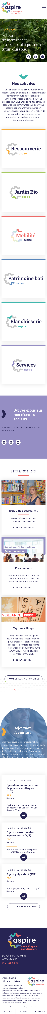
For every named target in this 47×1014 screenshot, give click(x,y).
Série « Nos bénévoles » (23, 510)
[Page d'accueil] (12, 8)
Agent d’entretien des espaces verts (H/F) (20, 834)
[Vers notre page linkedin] (35, 56)
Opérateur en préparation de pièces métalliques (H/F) (23, 788)
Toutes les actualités (23, 679)
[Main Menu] (44, 7)
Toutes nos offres (23, 906)
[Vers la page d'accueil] (23, 941)
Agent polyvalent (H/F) (21, 874)
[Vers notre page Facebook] (28, 56)
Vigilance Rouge (23, 628)
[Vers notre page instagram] (42, 56)
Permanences (23, 568)
